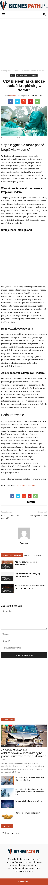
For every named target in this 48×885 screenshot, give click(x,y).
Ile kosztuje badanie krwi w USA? (29, 801)
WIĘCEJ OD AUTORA (32, 555)
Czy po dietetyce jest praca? (28, 813)
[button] (44, 14)
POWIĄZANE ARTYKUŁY (12, 555)
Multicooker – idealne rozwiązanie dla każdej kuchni (30, 778)
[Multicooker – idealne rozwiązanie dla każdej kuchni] (7, 780)
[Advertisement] (24, 43)
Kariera (13, 75)
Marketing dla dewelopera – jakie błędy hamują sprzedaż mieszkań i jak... (30, 791)
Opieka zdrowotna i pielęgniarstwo (27, 75)
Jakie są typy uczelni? (38, 515)
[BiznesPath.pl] (24, 5)
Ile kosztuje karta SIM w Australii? (10, 516)
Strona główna (6, 71)
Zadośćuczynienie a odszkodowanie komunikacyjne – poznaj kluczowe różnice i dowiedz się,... (23, 754)
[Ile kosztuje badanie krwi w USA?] (7, 804)
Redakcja (12, 96)
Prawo (4, 746)
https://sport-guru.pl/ (26, 485)
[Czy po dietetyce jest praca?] (7, 816)
